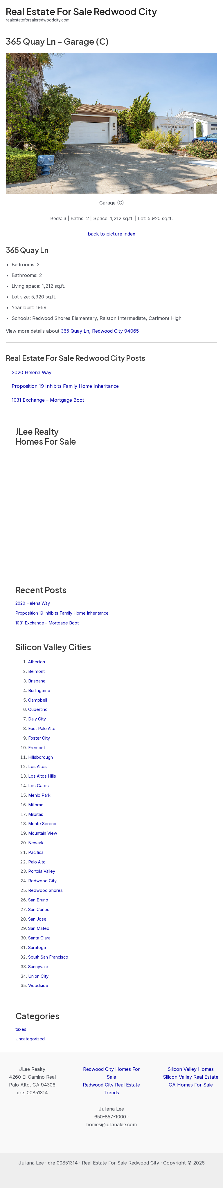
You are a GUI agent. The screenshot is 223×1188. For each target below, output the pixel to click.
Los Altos (37, 766)
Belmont (36, 671)
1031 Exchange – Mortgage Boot (47, 623)
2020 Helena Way (32, 603)
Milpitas (35, 814)
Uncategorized (30, 1039)
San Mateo (38, 928)
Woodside (38, 985)
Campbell (37, 700)
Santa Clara (39, 938)
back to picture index (111, 234)
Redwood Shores (45, 890)
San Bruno (38, 900)
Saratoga (37, 947)
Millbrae (36, 804)
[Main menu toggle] (210, 14)
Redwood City (42, 880)
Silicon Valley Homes (191, 1069)
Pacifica (36, 852)
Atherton (36, 661)
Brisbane (37, 681)
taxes (20, 1029)
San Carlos (38, 909)
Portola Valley (41, 871)
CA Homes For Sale (191, 1085)
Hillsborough (40, 757)
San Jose (37, 919)
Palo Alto (37, 862)
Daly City (37, 719)
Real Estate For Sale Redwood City (81, 11)
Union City (38, 976)
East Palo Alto (41, 728)
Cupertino (38, 709)
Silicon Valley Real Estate (190, 1077)
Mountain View (42, 833)
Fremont (36, 747)
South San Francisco (48, 957)
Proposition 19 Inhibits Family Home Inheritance (62, 613)
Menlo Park (39, 795)
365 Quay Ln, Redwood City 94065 (100, 331)
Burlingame (39, 690)
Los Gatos (38, 785)
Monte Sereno (42, 823)
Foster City (39, 738)
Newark (36, 842)
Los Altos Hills (42, 776)
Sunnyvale (38, 966)
